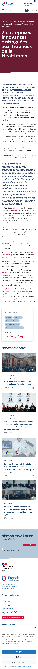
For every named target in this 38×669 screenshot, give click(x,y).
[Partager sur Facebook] (6, 336)
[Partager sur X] (17, 336)
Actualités (12, 21)
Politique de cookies (8, 666)
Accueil (4, 21)
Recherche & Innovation (14, 328)
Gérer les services (18, 646)
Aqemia (4, 227)
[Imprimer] (22, 336)
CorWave (5, 261)
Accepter (19, 652)
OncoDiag (5, 243)
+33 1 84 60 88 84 (8, 605)
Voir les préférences (19, 662)
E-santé (21, 21)
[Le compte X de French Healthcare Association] (15, 612)
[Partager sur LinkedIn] (12, 336)
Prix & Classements (12, 324)
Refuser (19, 657)
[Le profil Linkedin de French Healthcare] (7, 612)
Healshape (5, 273)
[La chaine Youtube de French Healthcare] (3, 612)
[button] (35, 627)
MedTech (18, 317)
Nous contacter (7, 609)
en (36, 10)
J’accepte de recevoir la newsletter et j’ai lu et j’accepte (20, 549)
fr (32, 10)
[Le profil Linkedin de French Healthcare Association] (11, 612)
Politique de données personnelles (24, 666)
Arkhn (14, 210)
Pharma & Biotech (12, 321)
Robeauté (10, 289)
